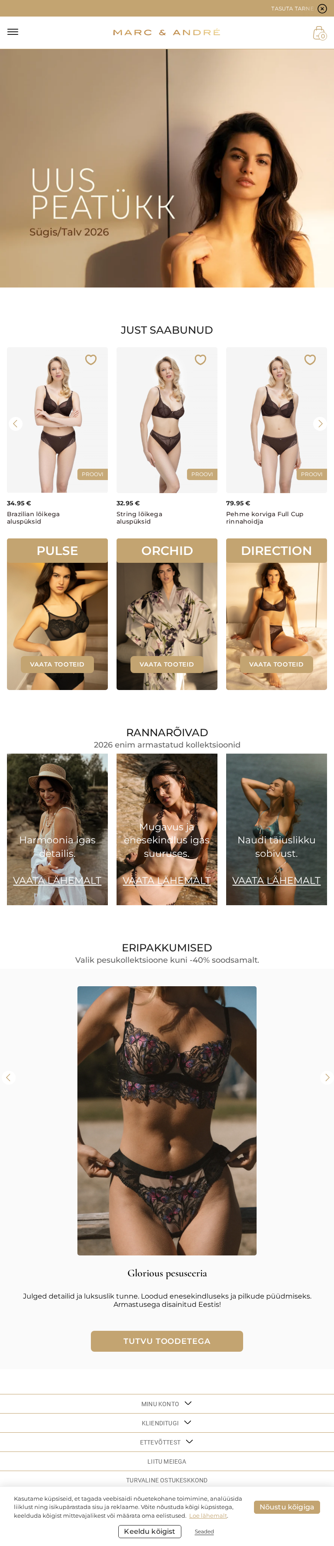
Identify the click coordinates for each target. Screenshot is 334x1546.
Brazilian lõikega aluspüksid (33, 518)
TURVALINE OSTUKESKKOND (166, 1480)
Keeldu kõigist (149, 1531)
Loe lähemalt (208, 1515)
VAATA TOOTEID (57, 664)
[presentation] (16, 424)
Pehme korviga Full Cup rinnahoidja (265, 518)
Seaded (204, 1531)
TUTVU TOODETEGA (167, 1341)
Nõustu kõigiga (287, 1507)
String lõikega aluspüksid (139, 518)
